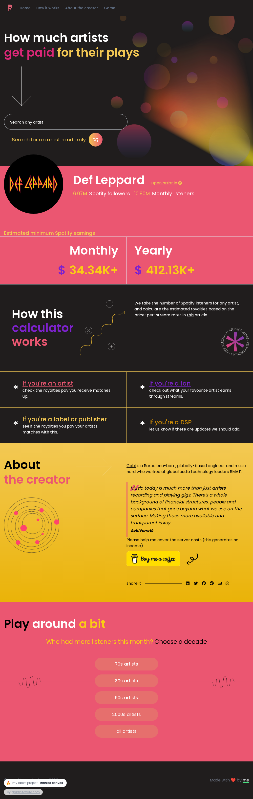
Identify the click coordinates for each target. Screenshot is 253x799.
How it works (47, 7)
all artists (126, 731)
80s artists (126, 681)
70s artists (126, 664)
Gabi (131, 466)
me (246, 780)
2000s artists (126, 714)
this (190, 315)
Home (25, 7)
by (23, 792)
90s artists (126, 697)
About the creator (81, 7)
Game (109, 7)
